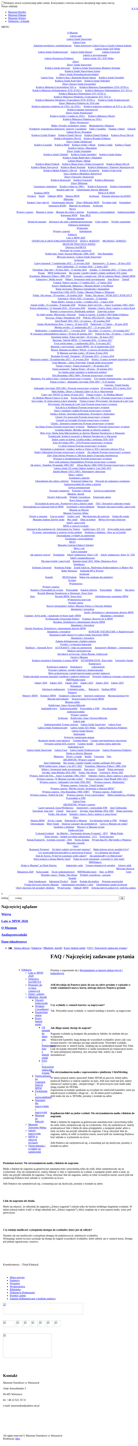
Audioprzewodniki (14, 934)
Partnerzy (15, 1280)
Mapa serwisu (17, 1277)
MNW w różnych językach (33, 1139)
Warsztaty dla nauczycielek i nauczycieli (42, 1106)
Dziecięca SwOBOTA (34, 980)
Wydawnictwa (17, 1286)
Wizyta (6, 914)
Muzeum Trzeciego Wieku (37, 1126)
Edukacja (36, 948)
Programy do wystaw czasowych (35, 987)
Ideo (17, 1438)
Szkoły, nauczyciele (34, 1132)
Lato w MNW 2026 (14, 921)
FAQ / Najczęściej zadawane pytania (107, 948)
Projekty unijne (18, 1295)
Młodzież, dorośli (52, 948)
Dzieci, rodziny (36, 994)
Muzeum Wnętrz (17, 18)
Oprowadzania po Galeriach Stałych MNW (43, 1082)
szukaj (4, 898)
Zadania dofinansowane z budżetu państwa (33, 1298)
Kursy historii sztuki (74, 948)
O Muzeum (9, 928)
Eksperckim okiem (41, 1014)
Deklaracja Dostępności (22, 1292)
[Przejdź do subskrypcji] (13, 948)
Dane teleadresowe (14, 941)
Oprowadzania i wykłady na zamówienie (36, 1148)
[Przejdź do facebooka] (12, 948)
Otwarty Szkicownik (41, 1002)
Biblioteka (15, 1289)
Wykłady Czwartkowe (42, 1008)
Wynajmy (15, 1283)
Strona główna (22, 948)
